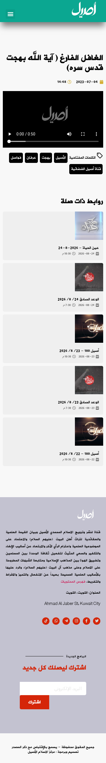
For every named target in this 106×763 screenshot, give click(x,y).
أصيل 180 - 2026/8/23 (79, 350)
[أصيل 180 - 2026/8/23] (89, 328)
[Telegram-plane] (66, 621)
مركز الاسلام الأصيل (41, 752)
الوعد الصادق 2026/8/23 (78, 402)
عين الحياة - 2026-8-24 (78, 247)
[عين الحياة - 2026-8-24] (89, 226)
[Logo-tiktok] (45, 621)
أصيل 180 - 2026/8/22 (79, 453)
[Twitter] (96, 621)
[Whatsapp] (56, 621)
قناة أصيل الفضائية (86, 169)
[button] (10, 14)
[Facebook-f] (86, 621)
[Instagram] (76, 621)
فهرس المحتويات (73, 581)
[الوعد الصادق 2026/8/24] (89, 277)
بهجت (46, 157)
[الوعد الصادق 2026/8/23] (89, 380)
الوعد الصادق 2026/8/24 (78, 299)
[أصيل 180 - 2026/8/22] (89, 431)
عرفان (31, 157)
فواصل (16, 157)
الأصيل (61, 157)
